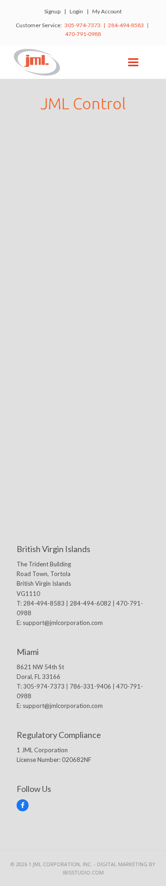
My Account (107, 11)
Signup (52, 11)
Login (76, 11)
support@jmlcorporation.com (63, 622)
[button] (133, 62)
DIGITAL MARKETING (123, 864)
